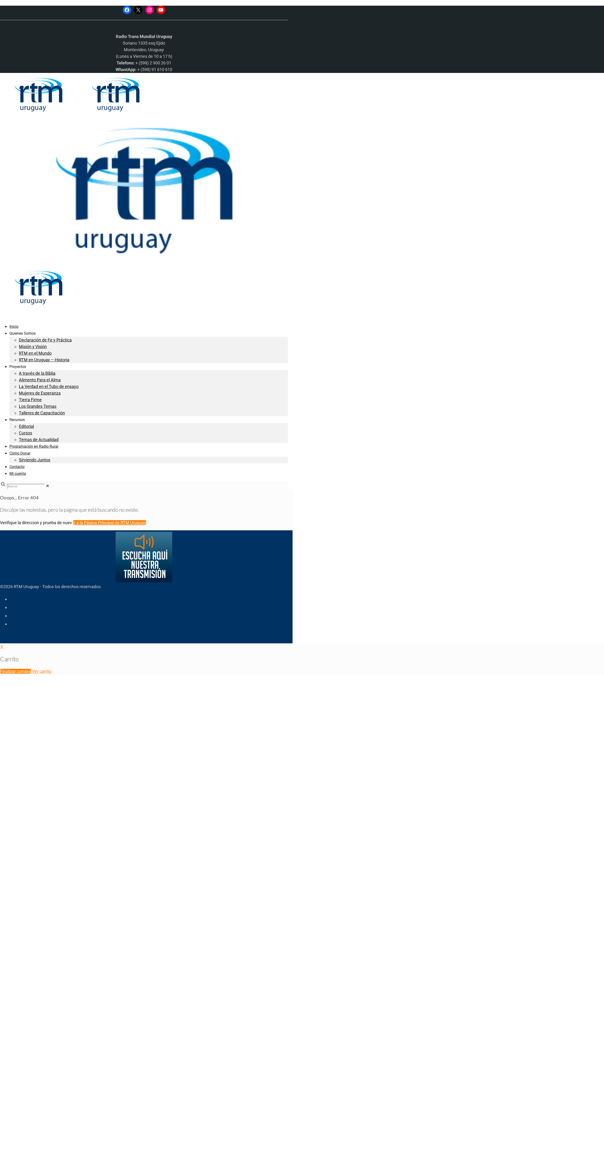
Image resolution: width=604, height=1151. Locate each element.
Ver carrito (41, 671)
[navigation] (302, 659)
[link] (47, 485)
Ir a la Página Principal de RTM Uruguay (109, 522)
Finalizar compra (15, 671)
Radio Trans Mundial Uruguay (58, 1076)
